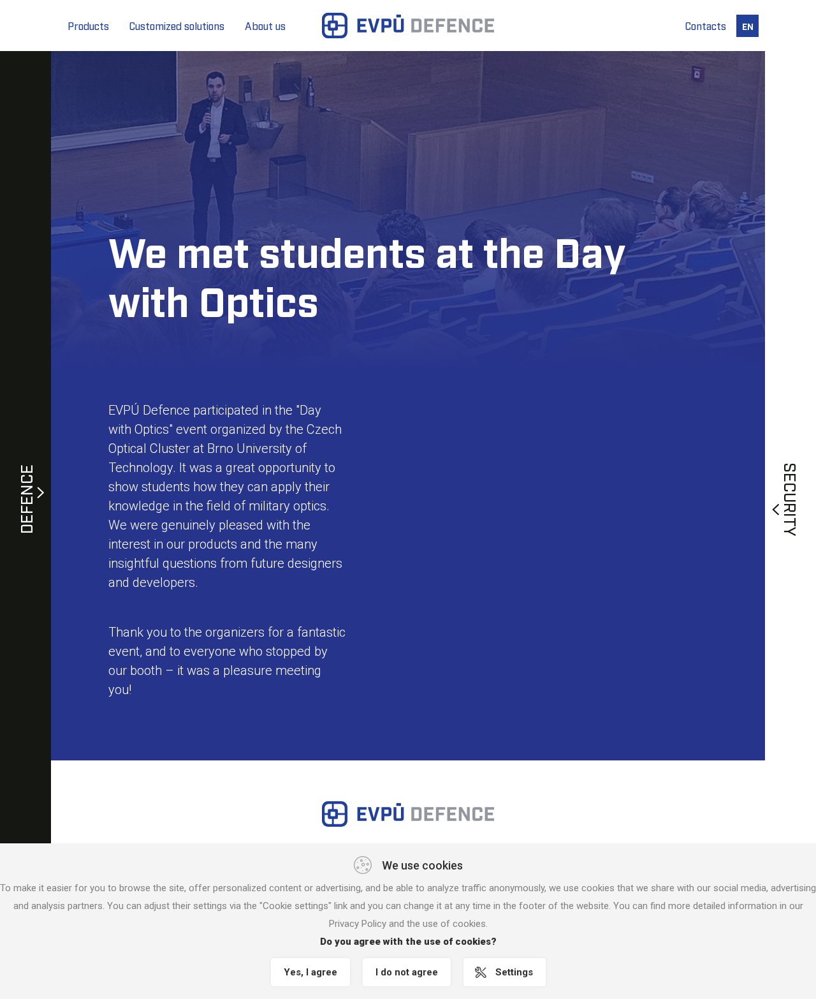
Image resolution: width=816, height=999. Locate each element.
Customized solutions (176, 25)
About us (265, 25)
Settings (514, 972)
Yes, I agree (310, 972)
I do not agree (406, 972)
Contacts (705, 25)
